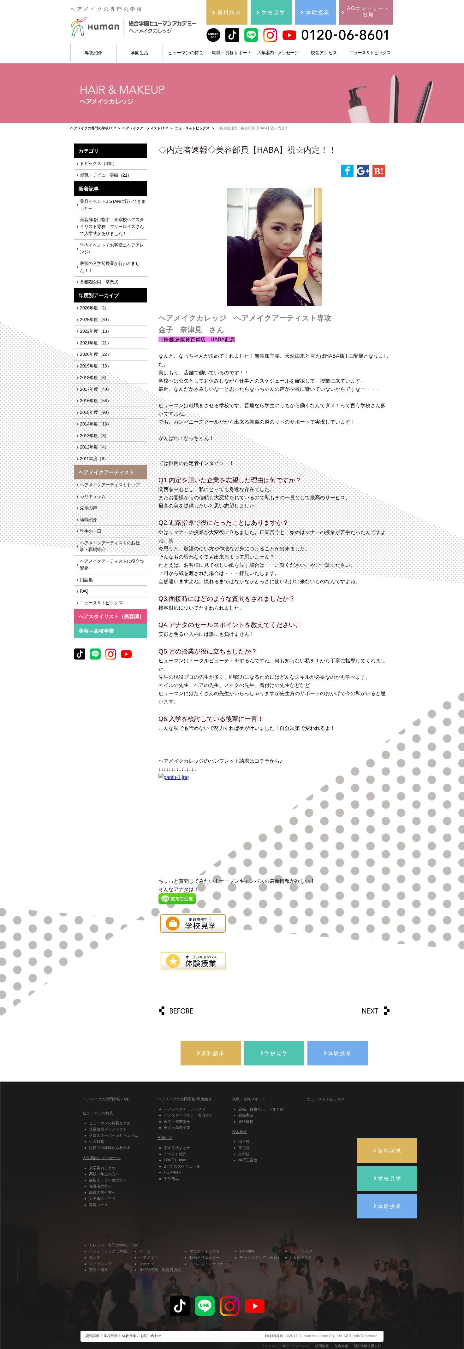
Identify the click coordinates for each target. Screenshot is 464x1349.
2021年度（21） (95, 343)
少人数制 (96, 1141)
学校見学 (111, 1336)
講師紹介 (88, 519)
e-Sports (247, 1251)
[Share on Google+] (363, 171)
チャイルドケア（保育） (260, 1257)
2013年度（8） (94, 435)
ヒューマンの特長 (185, 52)
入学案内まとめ (102, 1168)
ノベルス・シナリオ (206, 1264)
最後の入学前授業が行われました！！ (110, 267)
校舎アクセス (324, 52)
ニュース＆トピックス (369, 52)
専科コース (98, 1205)
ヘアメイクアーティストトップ (110, 485)
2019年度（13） (95, 366)
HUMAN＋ (173, 1172)
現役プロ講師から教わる (110, 1148)
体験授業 (129, 1336)
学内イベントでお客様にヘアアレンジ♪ (112, 249)
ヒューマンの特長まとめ (110, 1123)
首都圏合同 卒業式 (99, 282)
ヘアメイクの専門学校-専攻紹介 (185, 1099)
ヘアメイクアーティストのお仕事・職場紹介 (110, 546)
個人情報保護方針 (367, 1346)
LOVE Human (175, 1160)
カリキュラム (92, 496)
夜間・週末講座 (177, 1121)
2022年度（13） (95, 331)
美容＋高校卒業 (96, 631)
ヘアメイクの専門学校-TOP (106, 1099)
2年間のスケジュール (182, 1166)
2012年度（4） (94, 447)
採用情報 (322, 1346)
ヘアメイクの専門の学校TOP (93, 128)
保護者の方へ (100, 1186)
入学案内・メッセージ (277, 52)
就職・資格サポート (232, 52)
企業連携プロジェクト (108, 1129)
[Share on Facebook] (347, 171)
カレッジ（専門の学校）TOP (113, 1245)
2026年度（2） (94, 308)
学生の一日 (90, 531)
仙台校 (244, 1141)
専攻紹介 (93, 52)
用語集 (86, 580)
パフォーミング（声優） (110, 1251)
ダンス (94, 1257)
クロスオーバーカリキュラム (113, 1135)
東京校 (244, 1148)
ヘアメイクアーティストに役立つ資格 (112, 565)
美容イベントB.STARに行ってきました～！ (113, 205)
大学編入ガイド (102, 1198)
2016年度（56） (95, 400)
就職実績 (245, 1115)
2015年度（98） (95, 412)
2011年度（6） (94, 458)
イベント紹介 (175, 1154)
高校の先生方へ (102, 1192)
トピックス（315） (98, 163)
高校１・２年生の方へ (108, 1180)
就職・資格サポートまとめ (261, 1109)
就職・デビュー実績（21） (106, 175)
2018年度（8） (94, 377)
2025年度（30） (95, 319)
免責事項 (341, 1346)
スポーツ (146, 1264)
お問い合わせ (150, 1336)
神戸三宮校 (247, 1160)
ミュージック (301, 1251)
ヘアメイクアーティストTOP (145, 128)
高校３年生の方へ (104, 1174)
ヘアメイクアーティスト (184, 1109)
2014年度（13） (95, 424)
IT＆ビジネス (301, 1257)
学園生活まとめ (177, 1148)
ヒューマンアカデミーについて (285, 1346)
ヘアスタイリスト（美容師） (188, 1115)
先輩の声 (88, 508)
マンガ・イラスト (204, 1251)
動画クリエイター (204, 1257)
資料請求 (92, 1336)
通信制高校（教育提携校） (162, 1270)
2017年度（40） (95, 389)
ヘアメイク (148, 1257)
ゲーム (145, 1251)
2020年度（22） (95, 354)
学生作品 (171, 1178)
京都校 (244, 1154)
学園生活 (139, 52)
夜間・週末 (98, 1270)
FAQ (84, 591)
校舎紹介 (239, 1131)
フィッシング (100, 1264)
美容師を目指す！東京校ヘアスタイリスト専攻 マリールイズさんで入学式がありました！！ (112, 226)
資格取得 (245, 1121)
